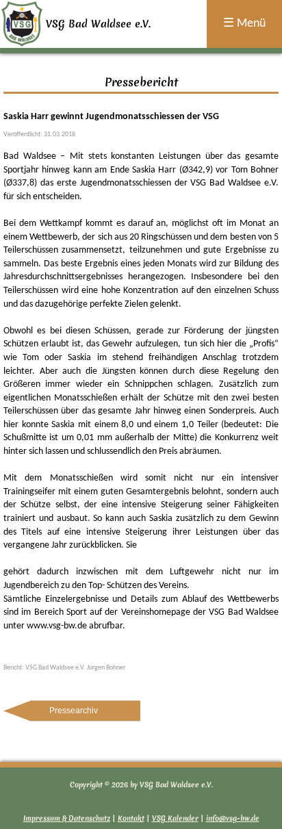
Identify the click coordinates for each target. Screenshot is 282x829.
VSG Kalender (175, 818)
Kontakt (131, 818)
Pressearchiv (73, 710)
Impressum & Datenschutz (66, 818)
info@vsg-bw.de (232, 818)
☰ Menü (244, 23)
